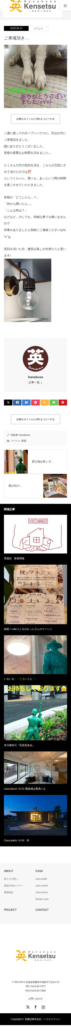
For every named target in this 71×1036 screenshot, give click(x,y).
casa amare (42, 885)
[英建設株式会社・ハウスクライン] (35, 955)
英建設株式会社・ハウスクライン (42, 1019)
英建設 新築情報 (14, 558)
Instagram (43, 1006)
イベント (38, 28)
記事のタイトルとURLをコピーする (36, 119)
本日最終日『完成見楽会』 (19, 745)
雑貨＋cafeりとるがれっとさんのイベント (28, 629)
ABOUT (8, 871)
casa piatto (41, 878)
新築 (23, 440)
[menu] (65, 5)
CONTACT (42, 909)
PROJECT (10, 909)
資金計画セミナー (13, 885)
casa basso (42, 892)
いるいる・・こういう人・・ (20, 678)
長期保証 (8, 892)
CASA (39, 871)
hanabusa (35, 377)
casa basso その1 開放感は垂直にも (25, 788)
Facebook (35, 1006)
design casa (42, 899)
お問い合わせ (35, 998)
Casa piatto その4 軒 (16, 840)
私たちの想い (11, 878)
